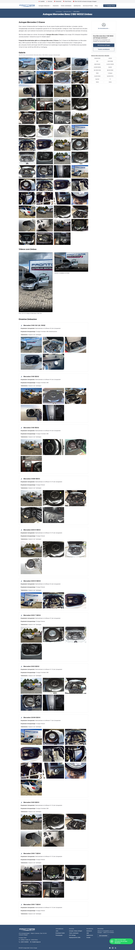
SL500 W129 (97, 76)
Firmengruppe (59, 935)
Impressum (89, 931)
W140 (110, 82)
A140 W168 (110, 61)
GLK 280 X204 (97, 70)
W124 (97, 82)
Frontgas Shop (110, 5)
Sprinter (97, 79)
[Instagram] (112, 948)
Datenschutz (89, 935)
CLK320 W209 (97, 67)
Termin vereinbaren (66, 5)
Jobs (57, 931)
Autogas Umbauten (44, 5)
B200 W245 (97, 64)
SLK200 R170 (110, 76)
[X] (115, 948)
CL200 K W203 (110, 64)
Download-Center (60, 933)
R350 (97, 73)
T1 (110, 79)
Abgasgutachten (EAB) (74, 937)
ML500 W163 (110, 70)
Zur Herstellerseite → (104, 28)
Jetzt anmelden (103, 935)
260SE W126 (97, 58)
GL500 (110, 67)
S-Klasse (110, 73)
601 (97, 61)
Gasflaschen (77, 5)
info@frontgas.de (36, 942)
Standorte (56, 5)
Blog (96, 5)
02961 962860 (25, 942)
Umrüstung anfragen (104, 45)
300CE (110, 58)
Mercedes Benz (67, 11)
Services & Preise (88, 5)
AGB (87, 933)
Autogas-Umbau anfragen (75, 931)
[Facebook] (110, 948)
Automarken (59, 11)
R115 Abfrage (72, 935)
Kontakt (88, 937)
